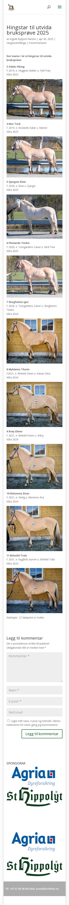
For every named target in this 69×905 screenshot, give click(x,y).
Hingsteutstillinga (16, 43)
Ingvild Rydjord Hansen (23, 39)
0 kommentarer (38, 43)
